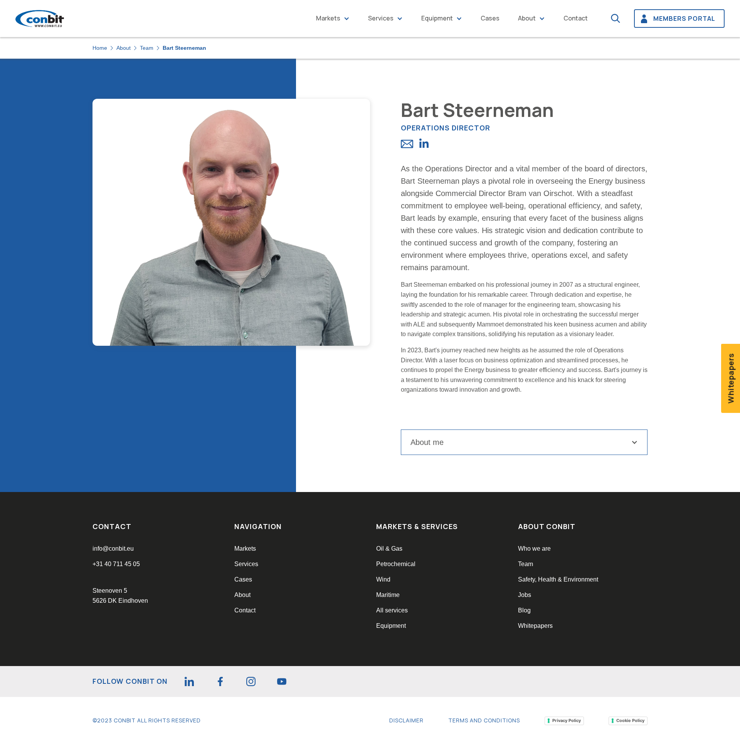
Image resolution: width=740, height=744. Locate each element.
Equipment (437, 18)
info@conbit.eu (113, 548)
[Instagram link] (251, 681)
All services (392, 610)
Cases (490, 18)
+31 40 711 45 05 (116, 564)
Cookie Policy (630, 720)
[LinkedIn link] (189, 681)
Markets (328, 18)
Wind (383, 579)
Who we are (534, 548)
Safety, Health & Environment (558, 579)
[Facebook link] (220, 681)
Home (99, 48)
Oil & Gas (389, 548)
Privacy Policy (566, 720)
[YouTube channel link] (281, 681)
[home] (40, 18)
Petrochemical (395, 564)
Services (381, 18)
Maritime (388, 595)
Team (146, 48)
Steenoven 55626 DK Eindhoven (120, 595)
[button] (333, 18)
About (527, 18)
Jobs (524, 595)
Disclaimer (406, 720)
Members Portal (684, 18)
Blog (524, 610)
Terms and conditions (484, 720)
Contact (575, 18)
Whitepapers (535, 625)
